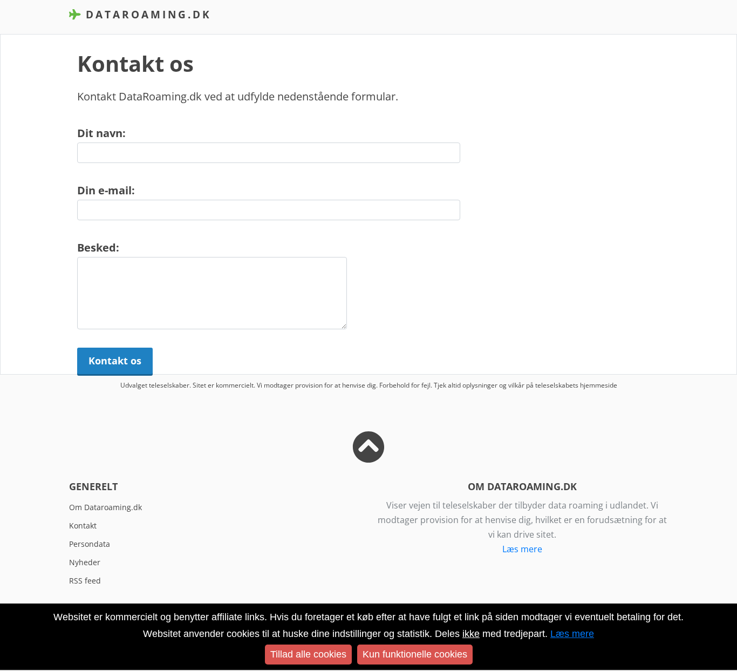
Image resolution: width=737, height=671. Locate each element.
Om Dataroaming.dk (105, 507)
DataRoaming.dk (146, 14)
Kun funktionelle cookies (415, 654)
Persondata (89, 544)
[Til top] (368, 455)
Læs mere (522, 549)
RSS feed (85, 580)
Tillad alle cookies (308, 654)
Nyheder (84, 562)
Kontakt (83, 525)
